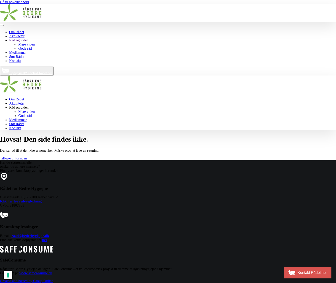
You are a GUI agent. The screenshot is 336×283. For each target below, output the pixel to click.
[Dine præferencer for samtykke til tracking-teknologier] (8, 275)
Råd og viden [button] (19, 107)
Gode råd (25, 48)
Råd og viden (19, 40)
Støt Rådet (16, 57)
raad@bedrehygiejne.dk (30, 236)
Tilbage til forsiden (13, 158)
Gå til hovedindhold (14, 2)
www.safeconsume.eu (35, 273)
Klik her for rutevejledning (21, 201)
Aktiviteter (16, 36)
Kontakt (15, 61)
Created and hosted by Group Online (26, 281)
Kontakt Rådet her (31, 73)
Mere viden (26, 44)
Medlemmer (18, 52)
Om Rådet (16, 32)
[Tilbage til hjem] (21, 20)
